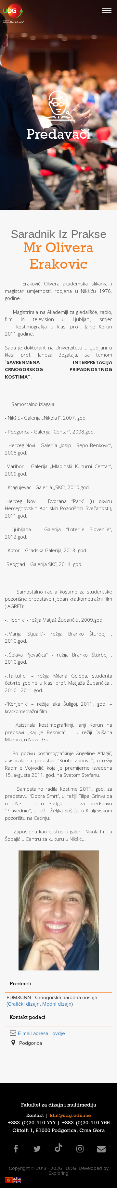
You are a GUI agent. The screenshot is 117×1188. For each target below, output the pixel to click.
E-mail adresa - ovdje (41, 1033)
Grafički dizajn (24, 1004)
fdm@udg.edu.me (70, 1116)
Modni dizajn (57, 1004)
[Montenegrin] (9, 1180)
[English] (17, 1180)
